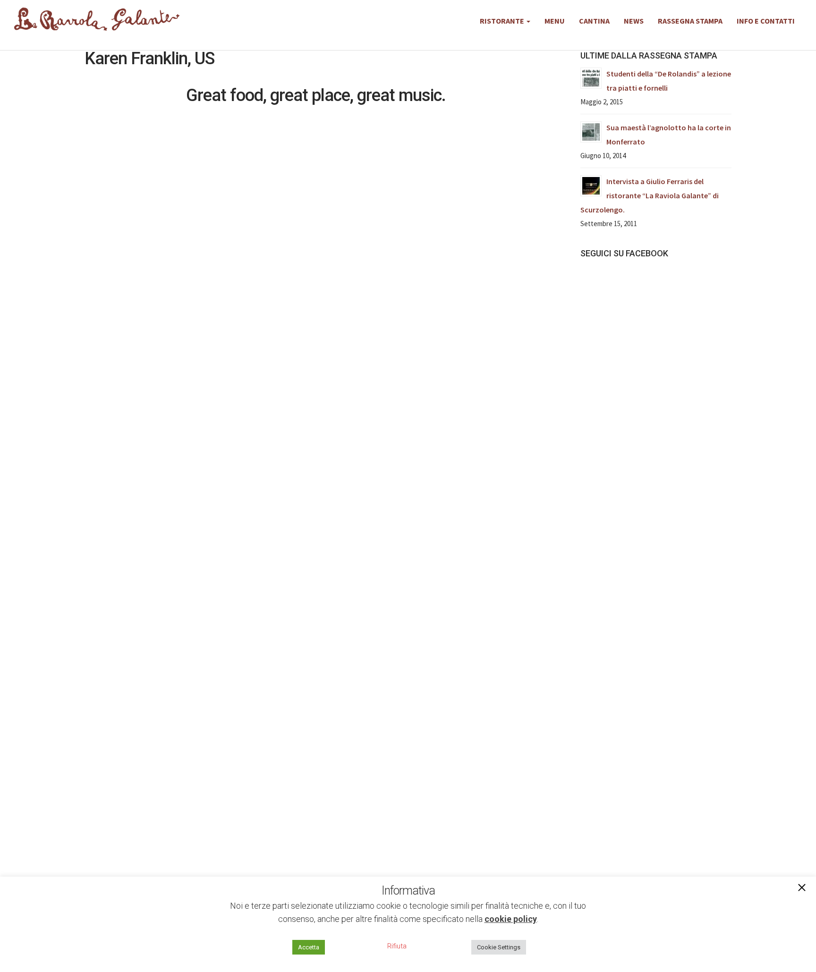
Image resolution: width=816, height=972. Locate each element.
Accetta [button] (308, 947)
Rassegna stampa (690, 20)
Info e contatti (766, 20)
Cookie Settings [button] (498, 947)
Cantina (594, 20)
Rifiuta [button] (397, 946)
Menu (554, 20)
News (634, 20)
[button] (802, 888)
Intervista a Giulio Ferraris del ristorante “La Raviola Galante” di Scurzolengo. (649, 195)
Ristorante (503, 20)
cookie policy (510, 919)
